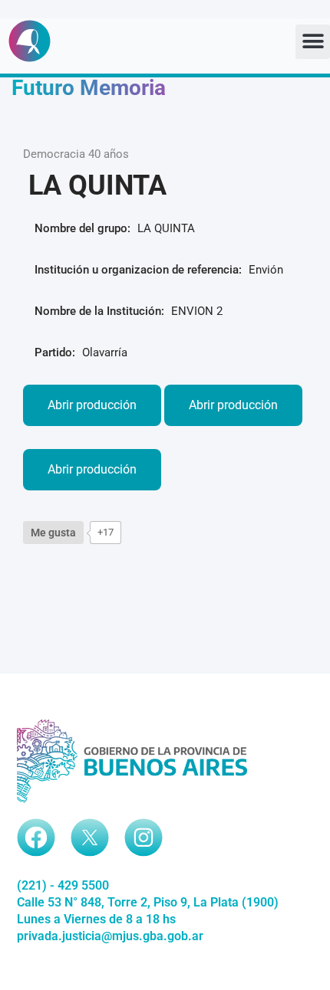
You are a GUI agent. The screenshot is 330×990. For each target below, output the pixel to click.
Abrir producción (92, 405)
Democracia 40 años (76, 154)
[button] (312, 42)
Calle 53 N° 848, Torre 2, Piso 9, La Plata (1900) (148, 902)
